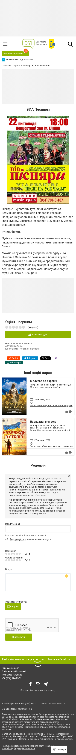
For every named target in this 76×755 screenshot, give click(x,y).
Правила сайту (37, 746)
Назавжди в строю (43, 421)
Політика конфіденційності (15, 746)
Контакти (34, 690)
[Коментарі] (70, 411)
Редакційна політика (24, 748)
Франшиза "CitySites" (12, 675)
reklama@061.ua (57, 703)
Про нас (24, 690)
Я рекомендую (39, 334)
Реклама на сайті (10, 668)
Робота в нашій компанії (14, 671)
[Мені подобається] (66, 411)
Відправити (18, 637)
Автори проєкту (47, 690)
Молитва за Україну (43, 381)
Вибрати (14, 606)
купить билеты (11, 231)
